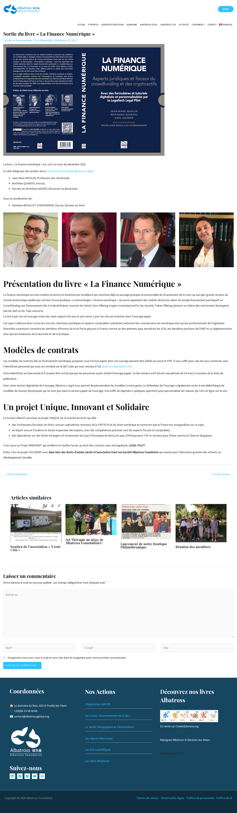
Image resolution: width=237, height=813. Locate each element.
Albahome (132, 24)
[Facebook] (20, 776)
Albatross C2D (168, 24)
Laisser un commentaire (17, 40)
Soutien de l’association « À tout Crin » (35, 548)
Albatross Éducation (112, 24)
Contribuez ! (198, 24)
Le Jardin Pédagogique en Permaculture (109, 727)
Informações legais (172, 798)
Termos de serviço (147, 798)
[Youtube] (34, 776)
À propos (93, 24)
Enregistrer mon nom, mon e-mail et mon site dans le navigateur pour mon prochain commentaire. (67, 657)
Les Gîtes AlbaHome (97, 761)
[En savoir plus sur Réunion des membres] (201, 523)
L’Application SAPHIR (97, 704)
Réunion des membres (193, 547)
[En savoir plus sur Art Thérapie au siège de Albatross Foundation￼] (90, 519)
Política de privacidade (200, 798)
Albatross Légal (149, 24)
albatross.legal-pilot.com (117, 366)
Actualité (184, 24)
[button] (226, 9)
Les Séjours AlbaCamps (99, 738)
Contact (212, 24)
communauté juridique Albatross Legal (69, 171)
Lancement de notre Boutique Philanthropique (144, 545)
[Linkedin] (12, 776)
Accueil (81, 24)
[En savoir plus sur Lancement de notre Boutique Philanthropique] (146, 521)
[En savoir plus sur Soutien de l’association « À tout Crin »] (35, 523)
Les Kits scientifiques (98, 749)
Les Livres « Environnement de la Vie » (107, 715)
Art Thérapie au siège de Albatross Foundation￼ (84, 541)
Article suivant (223, 474)
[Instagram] (27, 776)
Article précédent (16, 474)
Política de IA (224, 798)
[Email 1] (42, 776)
